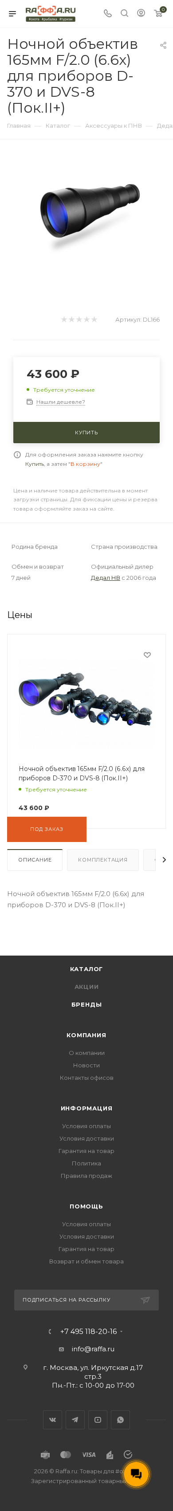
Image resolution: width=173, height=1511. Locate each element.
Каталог (86, 968)
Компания (86, 1035)
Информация (87, 1108)
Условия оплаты (86, 1125)
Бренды (86, 1004)
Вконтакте (52, 1419)
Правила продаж (86, 1175)
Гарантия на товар (86, 1150)
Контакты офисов (87, 1077)
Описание (34, 860)
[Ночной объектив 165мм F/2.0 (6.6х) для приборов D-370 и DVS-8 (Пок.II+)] (86, 220)
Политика (86, 1163)
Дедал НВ (105, 577)
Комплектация (103, 860)
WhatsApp (120, 1419)
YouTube (97, 1419)
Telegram (75, 1419)
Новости (86, 1065)
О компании (87, 1052)
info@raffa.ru (93, 1349)
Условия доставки (86, 1138)
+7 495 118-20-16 (88, 1331)
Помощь (86, 1206)
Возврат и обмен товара (86, 1261)
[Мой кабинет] (141, 14)
